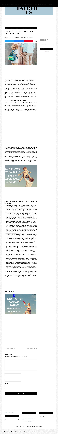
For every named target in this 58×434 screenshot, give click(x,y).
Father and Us (29, 10)
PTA (36, 348)
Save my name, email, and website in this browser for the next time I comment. (18, 390)
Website (6, 383)
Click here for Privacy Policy (9, 412)
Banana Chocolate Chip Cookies (27, 421)
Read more (51, 4)
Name (6, 372)
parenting (34, 348)
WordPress (38, 426)
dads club (30, 348)
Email (6, 378)
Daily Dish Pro (24, 426)
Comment (6, 358)
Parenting (13, 348)
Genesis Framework (31, 426)
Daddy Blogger (8, 348)
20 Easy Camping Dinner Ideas (27, 415)
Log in (41, 426)
